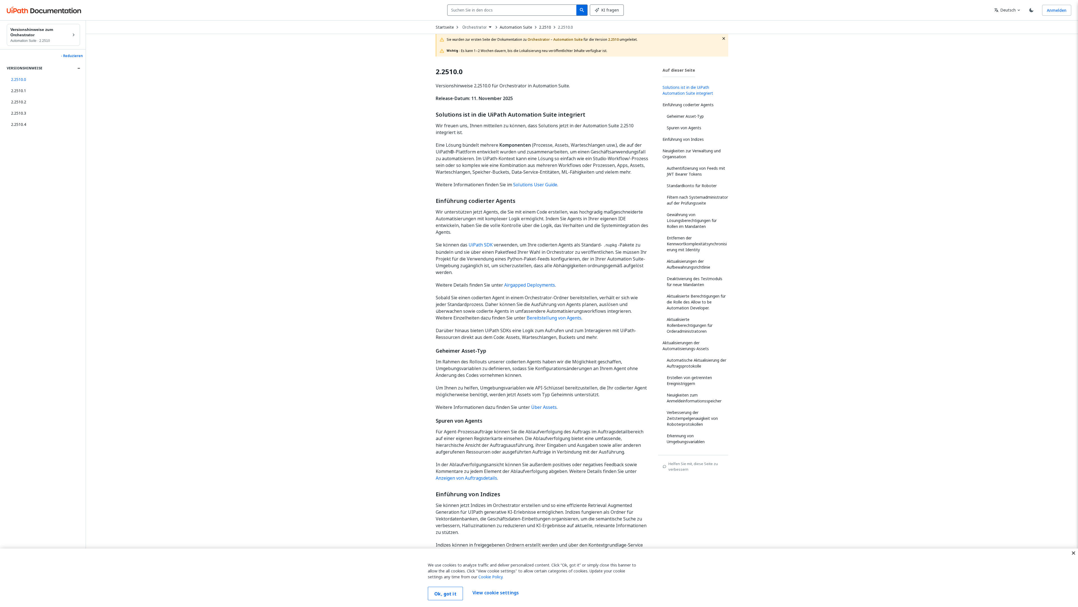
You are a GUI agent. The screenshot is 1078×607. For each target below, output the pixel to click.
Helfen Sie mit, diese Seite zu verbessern (693, 466)
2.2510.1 (18, 91)
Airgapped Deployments (529, 285)
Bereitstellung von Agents (554, 317)
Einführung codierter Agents (475, 201)
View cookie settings (495, 593)
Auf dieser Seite (679, 70)
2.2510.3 (18, 113)
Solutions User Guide (535, 184)
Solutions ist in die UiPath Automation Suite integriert (510, 115)
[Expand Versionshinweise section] (78, 68)
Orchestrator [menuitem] (474, 27)
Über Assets (544, 407)
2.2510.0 (565, 27)
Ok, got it (445, 593)
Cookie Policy (490, 577)
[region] (539, 578)
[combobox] (513, 10)
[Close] (1073, 553)
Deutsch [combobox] (1005, 10)
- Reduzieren (72, 55)
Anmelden (1056, 10)
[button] (43, 79)
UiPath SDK (481, 244)
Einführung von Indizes (468, 494)
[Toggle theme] (1031, 10)
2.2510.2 (18, 102)
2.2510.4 (18, 124)
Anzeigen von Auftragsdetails (466, 478)
